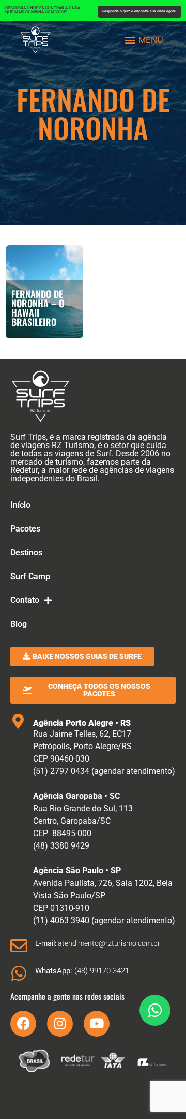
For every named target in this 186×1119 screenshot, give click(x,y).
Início (20, 505)
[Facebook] (23, 1024)
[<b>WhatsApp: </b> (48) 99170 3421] (18, 973)
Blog (18, 624)
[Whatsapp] (155, 1010)
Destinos (26, 552)
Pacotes (25, 529)
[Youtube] (97, 1024)
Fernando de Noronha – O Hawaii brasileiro (37, 307)
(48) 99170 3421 (82, 970)
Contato (24, 600)
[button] (144, 40)
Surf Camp (30, 576)
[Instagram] (60, 1024)
